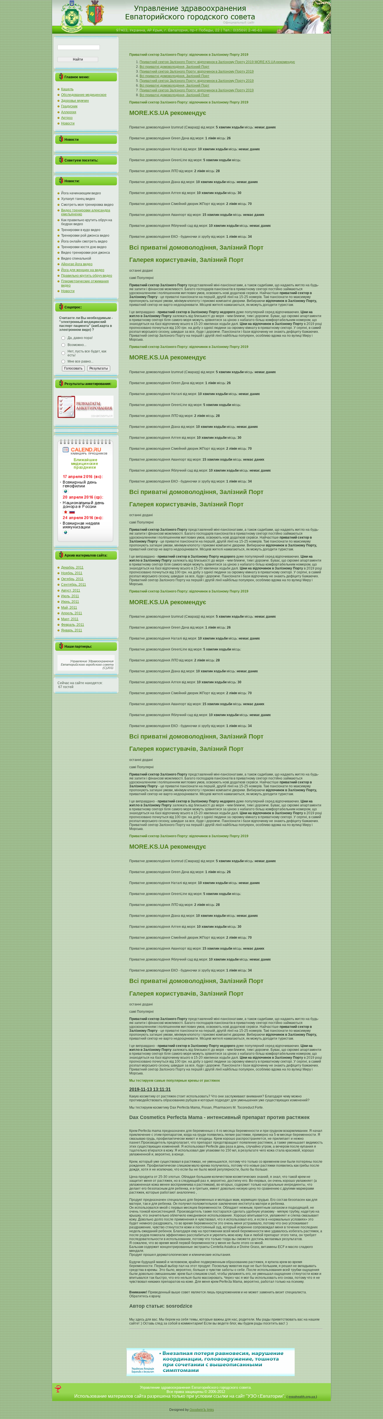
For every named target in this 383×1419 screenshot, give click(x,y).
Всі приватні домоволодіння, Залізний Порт (174, 67)
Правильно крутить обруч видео (86, 276)
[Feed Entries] (57, 1388)
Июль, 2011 (70, 596)
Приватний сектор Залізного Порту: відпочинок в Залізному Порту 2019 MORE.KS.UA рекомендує (217, 62)
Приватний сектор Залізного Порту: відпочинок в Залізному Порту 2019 (197, 71)
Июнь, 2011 (70, 602)
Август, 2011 (70, 590)
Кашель (67, 89)
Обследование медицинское (84, 95)
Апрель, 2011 (71, 613)
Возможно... (77, 345)
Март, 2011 (70, 619)
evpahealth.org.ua (302, 1396)
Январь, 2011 (71, 630)
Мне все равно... (80, 361)
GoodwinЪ (198, 1410)
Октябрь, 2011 (72, 579)
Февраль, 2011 (72, 625)
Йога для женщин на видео (82, 270)
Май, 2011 (69, 608)
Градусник (69, 106)
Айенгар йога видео (77, 264)
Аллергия (68, 112)
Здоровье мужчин (75, 101)
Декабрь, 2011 (72, 567)
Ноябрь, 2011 (71, 573)
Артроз (67, 118)
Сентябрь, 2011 (73, 585)
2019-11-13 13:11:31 (150, 1089)
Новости (68, 123)
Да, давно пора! (80, 338)
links (210, 1410)
